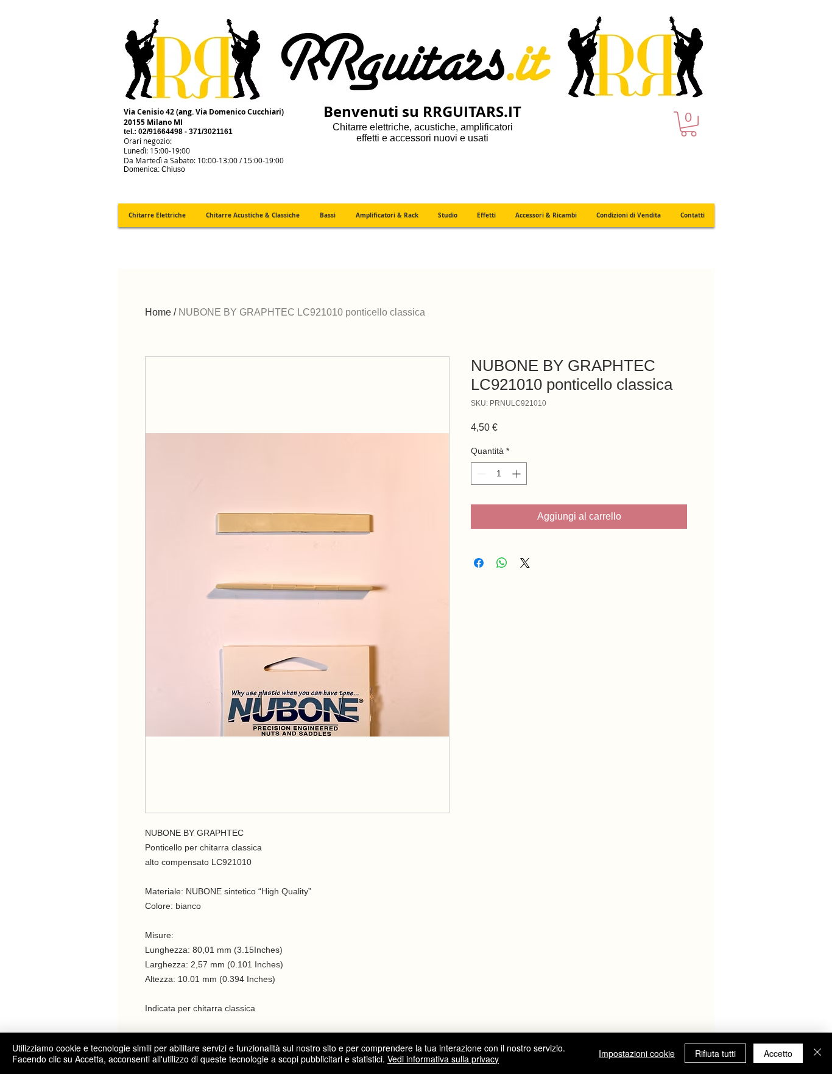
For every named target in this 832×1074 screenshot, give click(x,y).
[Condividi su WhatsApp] (502, 563)
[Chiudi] (817, 1053)
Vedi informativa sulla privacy (443, 1059)
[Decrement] (480, 473)
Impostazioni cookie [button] (637, 1053)
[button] (688, 123)
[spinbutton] (499, 473)
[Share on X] (525, 563)
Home (158, 312)
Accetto (778, 1053)
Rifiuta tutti (715, 1053)
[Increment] (517, 473)
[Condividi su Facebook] (478, 563)
